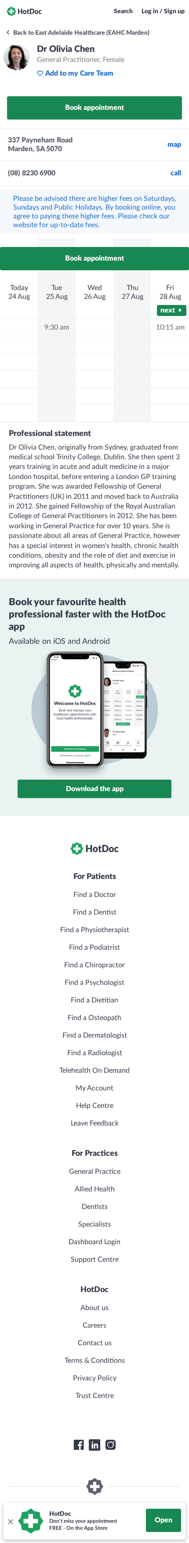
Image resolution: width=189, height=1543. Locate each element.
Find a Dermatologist (94, 1035)
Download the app (95, 788)
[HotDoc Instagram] (110, 1445)
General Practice (94, 1171)
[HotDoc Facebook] (79, 1445)
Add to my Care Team (79, 73)
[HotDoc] (24, 11)
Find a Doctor (94, 894)
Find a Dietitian (94, 1000)
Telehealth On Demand (94, 1070)
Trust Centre (95, 1395)
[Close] (10, 1521)
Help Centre (94, 1105)
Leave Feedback (95, 1123)
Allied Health (95, 1189)
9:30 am (56, 327)
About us (94, 1307)
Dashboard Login (94, 1241)
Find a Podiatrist (94, 947)
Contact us (95, 1343)
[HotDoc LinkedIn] (94, 1445)
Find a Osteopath (94, 1017)
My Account (94, 1088)
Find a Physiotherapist (94, 929)
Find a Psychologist (94, 982)
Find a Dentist (94, 912)
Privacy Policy (94, 1378)
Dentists (95, 1206)
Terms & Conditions (95, 1360)
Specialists (94, 1224)
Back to (80, 33)
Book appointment (94, 107)
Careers (94, 1325)
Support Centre (95, 1259)
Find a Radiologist (94, 1053)
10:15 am (170, 327)
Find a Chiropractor (94, 965)
